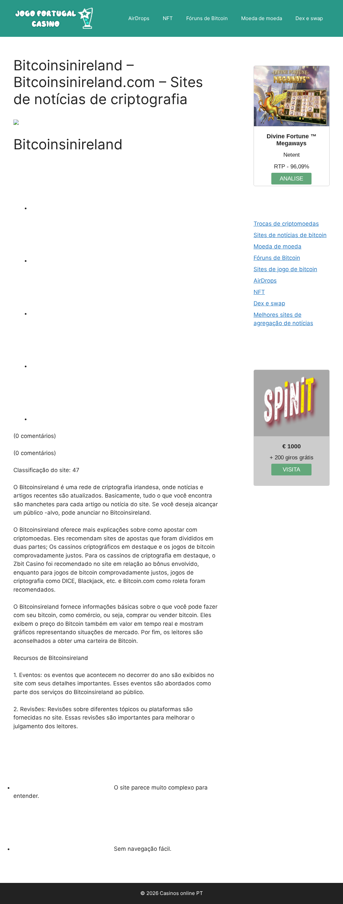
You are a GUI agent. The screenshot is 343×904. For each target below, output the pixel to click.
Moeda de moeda (261, 18)
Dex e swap (309, 18)
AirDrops (138, 18)
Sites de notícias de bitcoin (290, 235)
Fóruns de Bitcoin (207, 18)
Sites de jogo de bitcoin (285, 269)
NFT (168, 18)
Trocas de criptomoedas (286, 223)
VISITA (291, 469)
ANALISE (291, 178)
